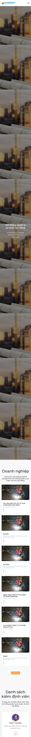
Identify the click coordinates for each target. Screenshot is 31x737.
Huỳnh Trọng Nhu (15, 723)
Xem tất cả (15, 673)
